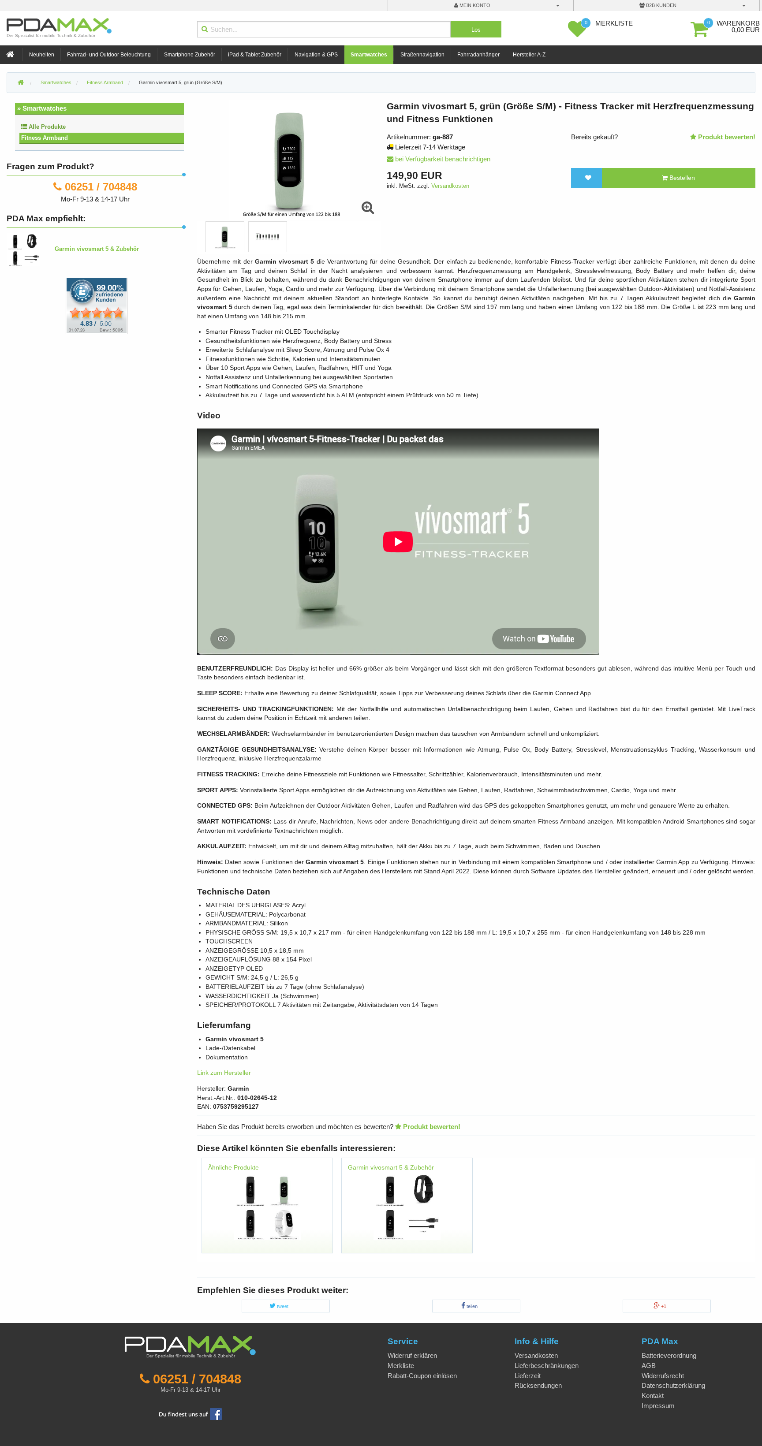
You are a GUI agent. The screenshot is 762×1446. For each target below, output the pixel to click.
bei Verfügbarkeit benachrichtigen (441, 159)
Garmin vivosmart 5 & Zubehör (391, 1167)
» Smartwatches (42, 108)
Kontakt (653, 1395)
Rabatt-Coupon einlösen (422, 1375)
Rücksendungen (538, 1385)
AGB (649, 1365)
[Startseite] (11, 54)
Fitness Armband (44, 137)
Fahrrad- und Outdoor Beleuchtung (109, 55)
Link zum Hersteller (224, 1073)
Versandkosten (450, 186)
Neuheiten (41, 55)
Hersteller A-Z (529, 55)
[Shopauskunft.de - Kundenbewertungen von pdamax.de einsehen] (96, 305)
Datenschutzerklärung (673, 1385)
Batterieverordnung (669, 1355)
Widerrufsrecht (663, 1375)
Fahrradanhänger (478, 55)
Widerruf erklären (412, 1355)
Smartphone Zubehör (189, 55)
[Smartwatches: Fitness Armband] (267, 1206)
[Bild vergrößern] (368, 208)
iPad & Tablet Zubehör (254, 55)
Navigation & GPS (316, 55)
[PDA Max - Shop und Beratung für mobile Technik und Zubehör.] (21, 83)
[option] (224, 236)
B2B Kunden (660, 5)
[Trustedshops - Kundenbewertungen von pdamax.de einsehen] (65, 305)
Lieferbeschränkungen (547, 1365)
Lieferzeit (528, 1375)
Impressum (658, 1405)
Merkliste (401, 1365)
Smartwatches (369, 55)
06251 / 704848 (101, 187)
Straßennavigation (422, 55)
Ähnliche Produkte (233, 1167)
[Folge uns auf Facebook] (190, 1413)
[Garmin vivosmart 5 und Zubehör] (407, 1206)
